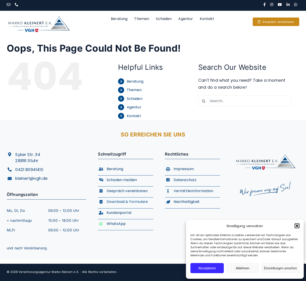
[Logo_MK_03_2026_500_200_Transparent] (266, 151)
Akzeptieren (207, 268)
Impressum (184, 168)
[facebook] (264, 4)
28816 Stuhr (26, 160)
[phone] (16, 4)
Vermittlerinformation (193, 190)
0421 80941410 (29, 169)
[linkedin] (288, 4)
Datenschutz (185, 179)
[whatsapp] (295, 4)
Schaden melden (122, 179)
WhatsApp (116, 223)
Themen (134, 89)
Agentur (134, 107)
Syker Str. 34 (27, 154)
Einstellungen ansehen (280, 268)
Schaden (134, 98)
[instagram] (271, 4)
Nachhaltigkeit (187, 201)
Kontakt (134, 116)
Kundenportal (119, 212)
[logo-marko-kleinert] (39, 12)
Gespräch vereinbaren (127, 190)
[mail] (8, 4)
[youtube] (280, 4)
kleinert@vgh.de (31, 178)
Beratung (135, 81)
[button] (297, 226)
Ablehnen (242, 268)
